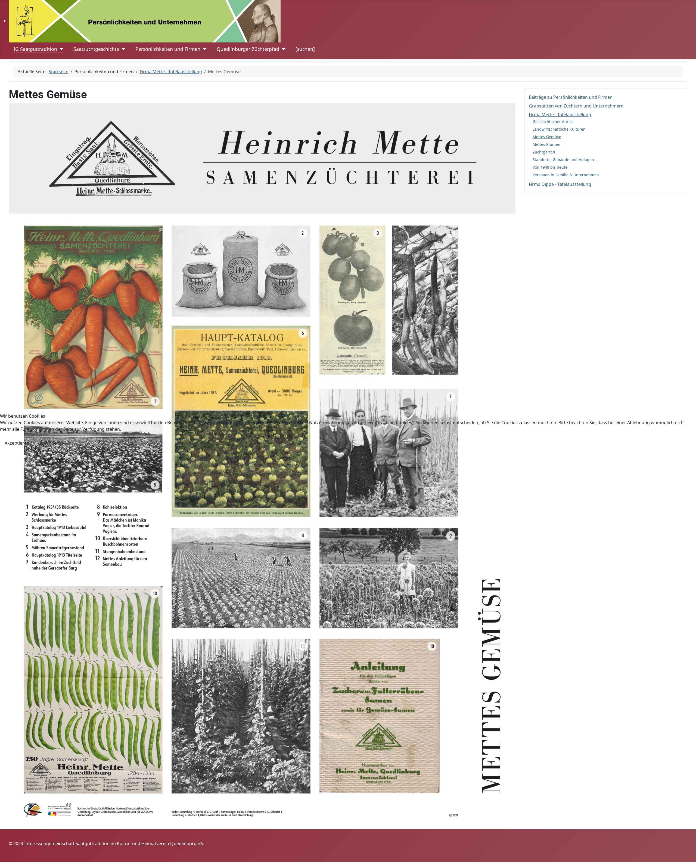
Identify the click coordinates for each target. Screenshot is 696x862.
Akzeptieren (17, 443)
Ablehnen (49, 443)
